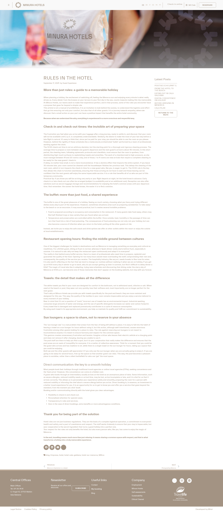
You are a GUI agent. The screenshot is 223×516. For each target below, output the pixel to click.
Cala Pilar (160, 108)
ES (153, 5)
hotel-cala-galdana (72, 455)
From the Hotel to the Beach (164, 89)
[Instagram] (182, 480)
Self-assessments (138, 492)
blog (48, 455)
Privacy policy (46, 509)
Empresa (54, 455)
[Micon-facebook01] (174, 480)
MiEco (101, 455)
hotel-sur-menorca (90, 455)
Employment (137, 485)
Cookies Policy (30, 509)
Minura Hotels (137, 488)
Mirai (210, 509)
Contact (94, 485)
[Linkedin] (189, 480)
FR (156, 5)
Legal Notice (15, 509)
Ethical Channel (138, 499)
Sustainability (137, 496)
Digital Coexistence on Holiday (165, 99)
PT (160, 5)
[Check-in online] (165, 5)
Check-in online (174, 4)
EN (143, 5)
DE (147, 5)
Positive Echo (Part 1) (165, 86)
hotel (61, 455)
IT (150, 5)
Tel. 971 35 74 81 (16, 489)
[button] (46, 447)
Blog (93, 493)
